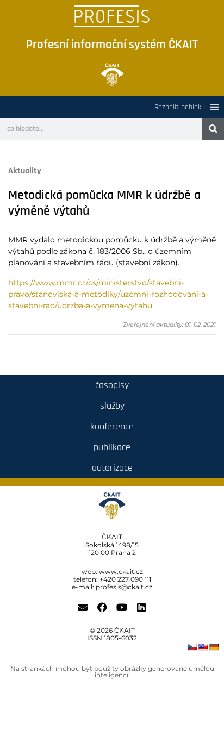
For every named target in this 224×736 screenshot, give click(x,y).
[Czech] (192, 647)
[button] (179, 107)
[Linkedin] (141, 607)
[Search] (213, 129)
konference (112, 426)
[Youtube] (122, 607)
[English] (203, 647)
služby (112, 406)
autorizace (112, 467)
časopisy (112, 385)
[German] (214, 647)
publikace (112, 447)
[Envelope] (83, 607)
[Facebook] (102, 607)
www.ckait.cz (121, 571)
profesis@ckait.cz (124, 587)
